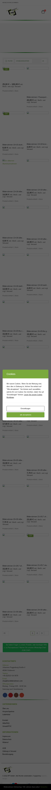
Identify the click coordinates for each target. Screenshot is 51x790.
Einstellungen (25, 408)
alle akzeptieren (25, 415)
